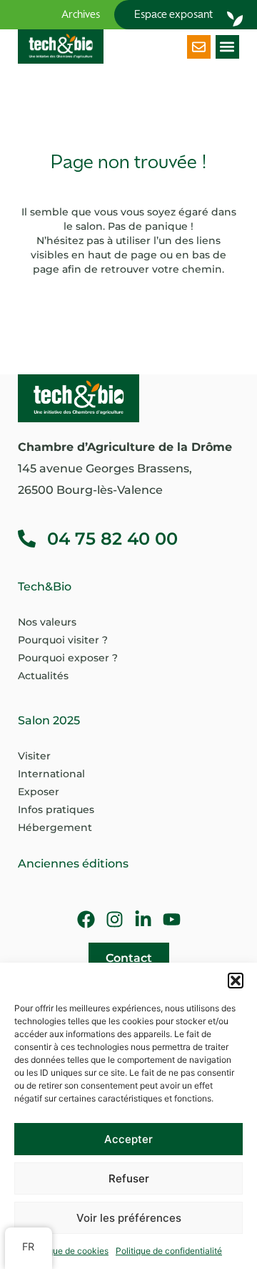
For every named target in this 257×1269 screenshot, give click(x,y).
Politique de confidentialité (169, 1250)
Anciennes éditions (73, 863)
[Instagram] (115, 919)
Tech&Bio (44, 586)
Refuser (129, 1178)
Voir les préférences (128, 1218)
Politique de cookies (68, 1250)
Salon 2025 (49, 720)
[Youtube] (172, 919)
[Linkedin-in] (143, 919)
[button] (235, 980)
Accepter (128, 1139)
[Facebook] (86, 919)
